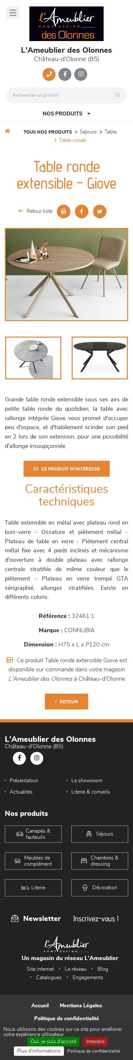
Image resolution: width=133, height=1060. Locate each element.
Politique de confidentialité (66, 1018)
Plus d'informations (39, 1051)
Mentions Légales (81, 1005)
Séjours (88, 132)
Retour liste (39, 211)
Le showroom (86, 780)
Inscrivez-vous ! (95, 918)
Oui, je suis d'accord (53, 1041)
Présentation (24, 780)
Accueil (40, 1005)
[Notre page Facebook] (64, 74)
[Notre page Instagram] (80, 74)
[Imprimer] (63, 211)
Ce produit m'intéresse (70, 469)
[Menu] (12, 12)
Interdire (95, 1041)
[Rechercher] (119, 95)
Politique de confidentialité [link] (93, 1051)
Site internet (40, 969)
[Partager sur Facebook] (81, 211)
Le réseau (76, 969)
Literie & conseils (90, 792)
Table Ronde (72, 140)
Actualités (21, 792)
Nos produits (62, 113)
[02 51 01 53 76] (49, 74)
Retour (69, 702)
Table (111, 132)
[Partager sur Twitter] (100, 211)
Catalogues (49, 977)
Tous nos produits (48, 132)
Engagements (88, 977)
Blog (102, 969)
